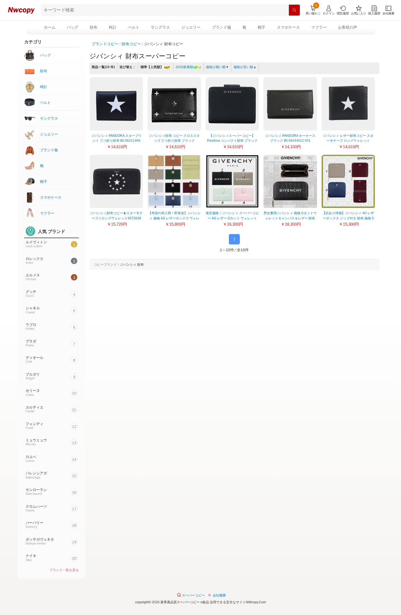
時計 (112, 27)
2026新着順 (184, 67)
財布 (93, 27)
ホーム (49, 27)
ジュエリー (190, 27)
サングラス (160, 27)
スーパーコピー (193, 595)
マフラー (319, 27)
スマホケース (288, 27)
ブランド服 (221, 27)
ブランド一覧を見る (64, 570)
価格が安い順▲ (245, 67)
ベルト (133, 27)
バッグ (72, 27)
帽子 (261, 27)
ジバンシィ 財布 (132, 264)
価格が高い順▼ (217, 67)
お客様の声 (347, 27)
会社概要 (219, 595)
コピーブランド (105, 264)
